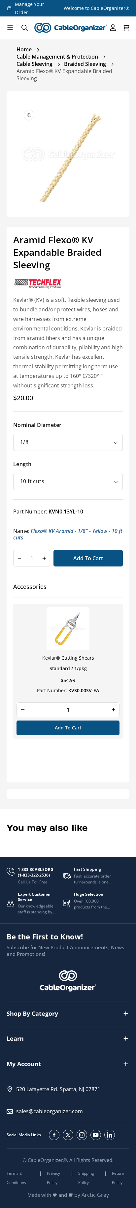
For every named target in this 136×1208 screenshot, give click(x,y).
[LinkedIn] (109, 1135)
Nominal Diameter (37, 425)
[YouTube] (95, 1135)
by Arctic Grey (91, 1195)
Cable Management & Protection (57, 56)
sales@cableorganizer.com (49, 1111)
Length (22, 464)
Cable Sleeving (34, 63)
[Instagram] (82, 1135)
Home (24, 49)
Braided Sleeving (85, 63)
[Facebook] (54, 1135)
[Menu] (10, 27)
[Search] (24, 27)
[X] (68, 1135)
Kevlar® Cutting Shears (68, 658)
